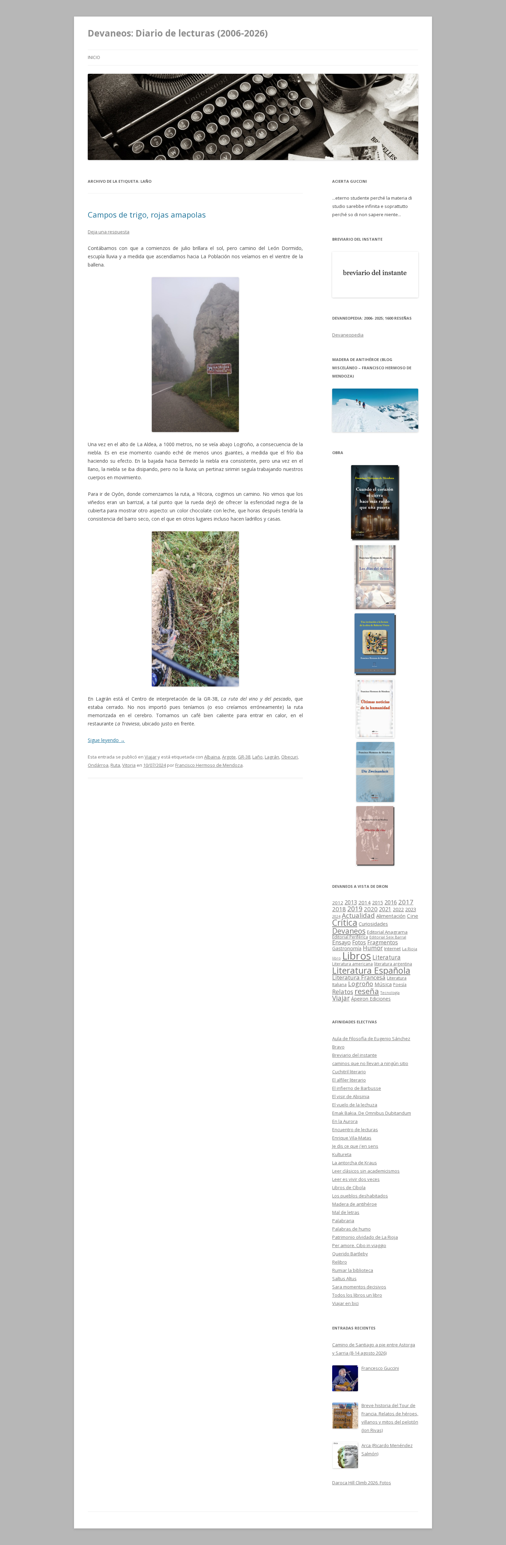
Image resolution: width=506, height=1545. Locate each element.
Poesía (400, 984)
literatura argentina (393, 963)
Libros (356, 956)
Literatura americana (352, 964)
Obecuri (289, 757)
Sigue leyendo (106, 740)
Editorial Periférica (350, 937)
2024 (336, 916)
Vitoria (129, 765)
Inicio (94, 57)
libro (336, 958)
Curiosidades (373, 924)
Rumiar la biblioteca (352, 1270)
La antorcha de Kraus (354, 1163)
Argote (229, 757)
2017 (405, 901)
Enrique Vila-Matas (351, 1138)
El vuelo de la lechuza (354, 1105)
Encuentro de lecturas (355, 1129)
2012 (337, 903)
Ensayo (341, 942)
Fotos (359, 942)
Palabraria (343, 1220)
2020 (371, 909)
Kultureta (341, 1154)
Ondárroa (98, 765)
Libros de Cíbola (349, 1187)
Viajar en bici (345, 1303)
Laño (257, 757)
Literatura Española (371, 970)
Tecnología (390, 992)
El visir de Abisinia (350, 1096)
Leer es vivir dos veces (356, 1179)
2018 (339, 909)
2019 (354, 908)
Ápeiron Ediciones (371, 998)
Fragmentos (382, 942)
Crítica (344, 922)
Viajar (151, 757)
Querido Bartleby (350, 1254)
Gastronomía (346, 948)
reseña (367, 991)
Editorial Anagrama (387, 932)
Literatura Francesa (359, 977)
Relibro (339, 1262)
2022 (398, 909)
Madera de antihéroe (354, 1204)
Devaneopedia (347, 335)
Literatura (386, 957)
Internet (392, 948)
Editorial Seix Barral (387, 937)
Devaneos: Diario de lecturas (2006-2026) (178, 33)
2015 (377, 902)
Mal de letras (345, 1212)
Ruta (115, 765)
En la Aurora (345, 1121)
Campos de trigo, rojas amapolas (147, 214)
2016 (390, 902)
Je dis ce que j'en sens (355, 1146)
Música (383, 984)
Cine (412, 915)
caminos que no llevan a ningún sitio (370, 1063)
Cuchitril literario (349, 1072)
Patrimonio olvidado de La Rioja (365, 1237)
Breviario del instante (354, 1055)
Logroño (360, 984)
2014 (364, 902)
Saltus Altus (344, 1278)
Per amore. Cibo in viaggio (359, 1245)
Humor (373, 948)
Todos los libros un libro (357, 1295)
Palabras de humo (351, 1229)
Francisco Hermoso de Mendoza (209, 765)
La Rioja (409, 948)
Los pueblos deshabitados (360, 1196)
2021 (385, 909)
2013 (351, 902)
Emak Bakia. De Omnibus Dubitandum (371, 1113)
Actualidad (358, 915)
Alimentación (390, 916)
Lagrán (272, 757)
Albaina (212, 757)
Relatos (342, 991)
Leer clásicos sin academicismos (366, 1171)
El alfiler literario (349, 1080)
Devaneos (349, 931)
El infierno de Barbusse (356, 1088)
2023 (410, 909)
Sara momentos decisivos (359, 1287)
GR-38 (244, 757)
